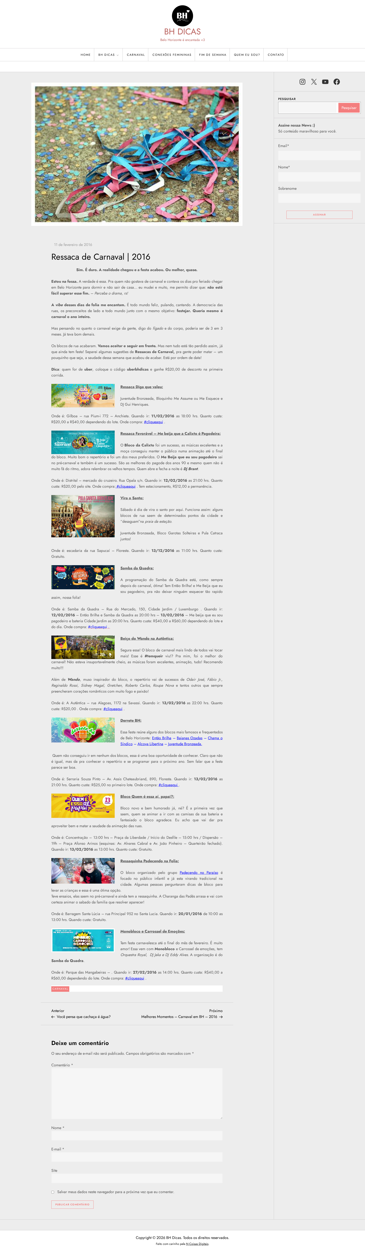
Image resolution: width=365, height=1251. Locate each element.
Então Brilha (161, 738)
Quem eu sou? (247, 55)
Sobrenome (287, 188)
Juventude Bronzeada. (185, 744)
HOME (86, 55)
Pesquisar (287, 99)
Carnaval (136, 55)
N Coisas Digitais (197, 1244)
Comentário (62, 1065)
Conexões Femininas (172, 55)
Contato (276, 55)
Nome (58, 1128)
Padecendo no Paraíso (199, 872)
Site (54, 1170)
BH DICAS (182, 31)
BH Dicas (106, 55)
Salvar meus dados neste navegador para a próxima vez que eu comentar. (115, 1192)
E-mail (57, 1149)
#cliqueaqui (153, 422)
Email (283, 146)
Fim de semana (212, 55)
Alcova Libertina (150, 744)
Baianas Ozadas (189, 738)
